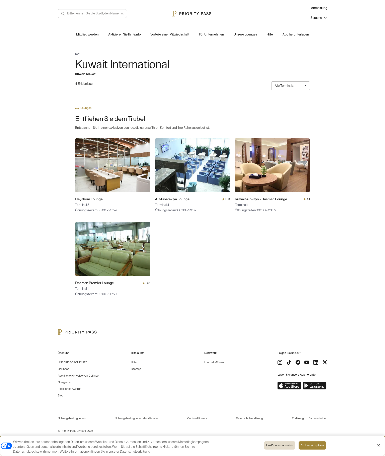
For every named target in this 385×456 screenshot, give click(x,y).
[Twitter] (324, 362)
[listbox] (318, 18)
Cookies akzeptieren (312, 445)
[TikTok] (289, 362)
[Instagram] (280, 362)
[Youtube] (306, 362)
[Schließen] (378, 445)
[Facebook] (298, 362)
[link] (289, 386)
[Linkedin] (315, 362)
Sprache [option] (316, 17)
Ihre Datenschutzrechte (279, 445)
